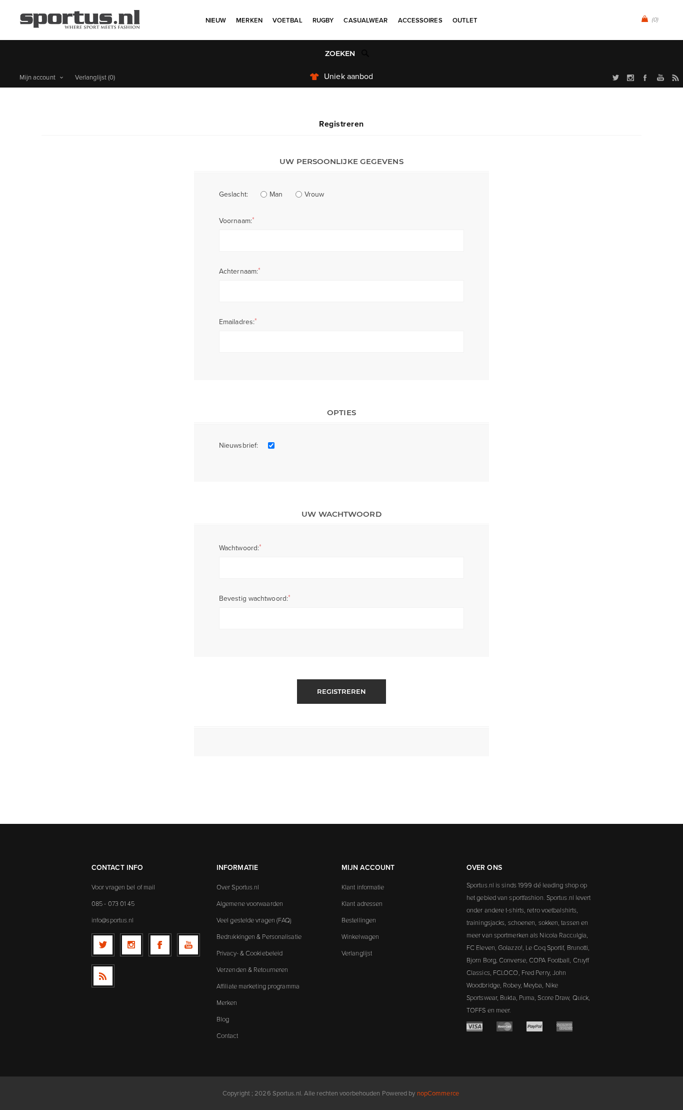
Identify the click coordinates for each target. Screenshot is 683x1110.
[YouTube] (188, 944)
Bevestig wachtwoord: (253, 598)
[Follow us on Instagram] (131, 944)
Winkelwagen (360, 936)
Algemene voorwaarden (249, 903)
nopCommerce (438, 1093)
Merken (227, 1002)
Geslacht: (233, 194)
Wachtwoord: (239, 548)
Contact (227, 1035)
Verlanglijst (357, 952)
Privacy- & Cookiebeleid (249, 952)
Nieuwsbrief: (238, 445)
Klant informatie (363, 886)
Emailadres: (236, 322)
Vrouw (314, 194)
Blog (222, 1018)
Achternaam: (238, 271)
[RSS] (103, 975)
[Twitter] (103, 944)
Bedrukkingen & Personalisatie (259, 936)
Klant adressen (362, 903)
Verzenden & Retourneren (252, 969)
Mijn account (38, 77)
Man (276, 194)
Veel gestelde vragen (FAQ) (254, 919)
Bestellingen (359, 919)
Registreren (341, 691)
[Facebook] (160, 944)
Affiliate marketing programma (258, 985)
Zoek (366, 53)
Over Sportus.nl (238, 886)
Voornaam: (235, 221)
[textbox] (331, 54)
